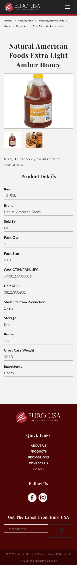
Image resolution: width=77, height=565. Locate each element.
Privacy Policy (46, 554)
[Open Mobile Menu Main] (67, 7)
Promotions (38, 457)
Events (38, 469)
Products (38, 451)
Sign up (60, 531)
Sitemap (63, 554)
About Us (38, 445)
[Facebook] (32, 498)
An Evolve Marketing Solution (38, 560)
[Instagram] (42, 498)
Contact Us (38, 463)
